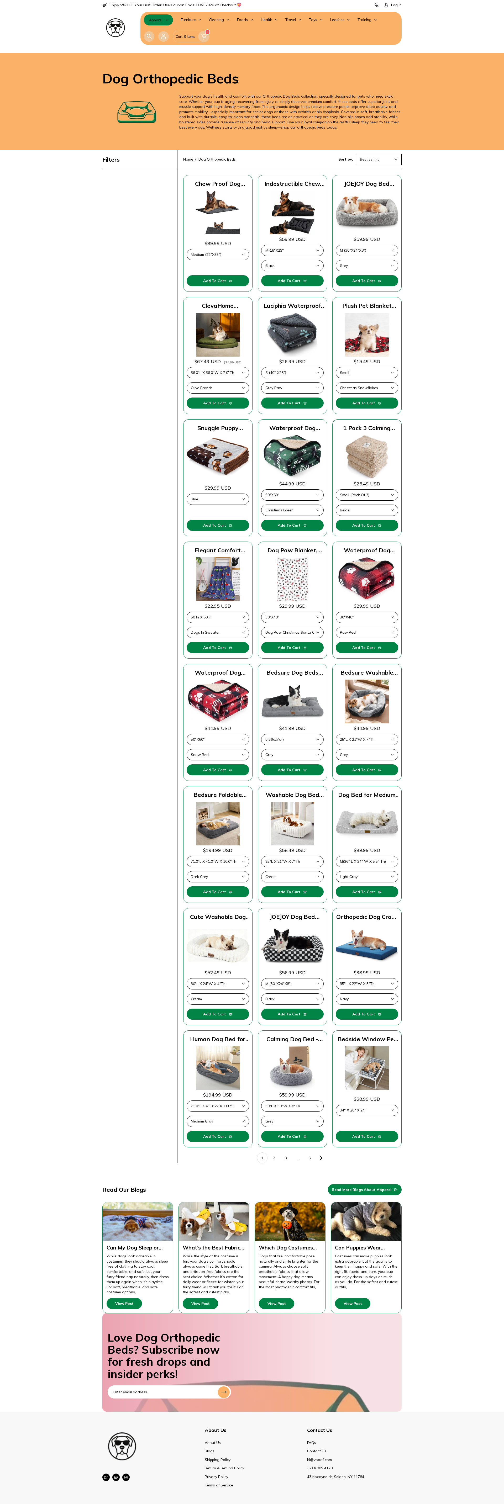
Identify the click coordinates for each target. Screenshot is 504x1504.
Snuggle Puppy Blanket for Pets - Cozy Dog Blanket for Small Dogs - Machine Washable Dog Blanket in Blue (218, 428)
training (364, 20)
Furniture (188, 20)
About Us (213, 1442)
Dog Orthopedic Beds (217, 159)
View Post (124, 1303)
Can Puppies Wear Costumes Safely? (358, 1248)
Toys (313, 20)
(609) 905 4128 (320, 1468)
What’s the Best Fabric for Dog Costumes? (211, 1248)
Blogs (209, 1451)
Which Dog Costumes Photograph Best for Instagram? (286, 1248)
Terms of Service (219, 1485)
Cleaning (216, 20)
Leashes (337, 20)
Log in (396, 5)
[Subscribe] (224, 1392)
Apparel (155, 20)
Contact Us (316, 1451)
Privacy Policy (216, 1476)
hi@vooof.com (319, 1459)
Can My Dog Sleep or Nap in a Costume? (133, 1248)
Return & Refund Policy (224, 1468)
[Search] (149, 36)
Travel (290, 20)
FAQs (311, 1442)
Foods (242, 20)
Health (266, 20)
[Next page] (321, 1158)
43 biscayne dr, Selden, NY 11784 (335, 1476)
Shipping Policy (217, 1459)
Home (188, 159)
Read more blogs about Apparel (361, 1189)
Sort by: (345, 159)
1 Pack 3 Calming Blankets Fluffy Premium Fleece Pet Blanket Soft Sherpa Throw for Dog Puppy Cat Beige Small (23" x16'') (367, 428)
